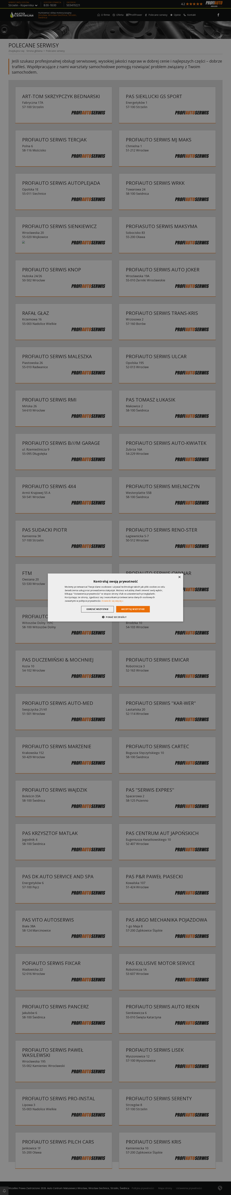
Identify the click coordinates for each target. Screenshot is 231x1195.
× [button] (179, 577)
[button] (115, 617)
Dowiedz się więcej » (112, 600)
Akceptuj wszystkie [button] (133, 609)
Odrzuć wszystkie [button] (97, 609)
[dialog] (115, 597)
